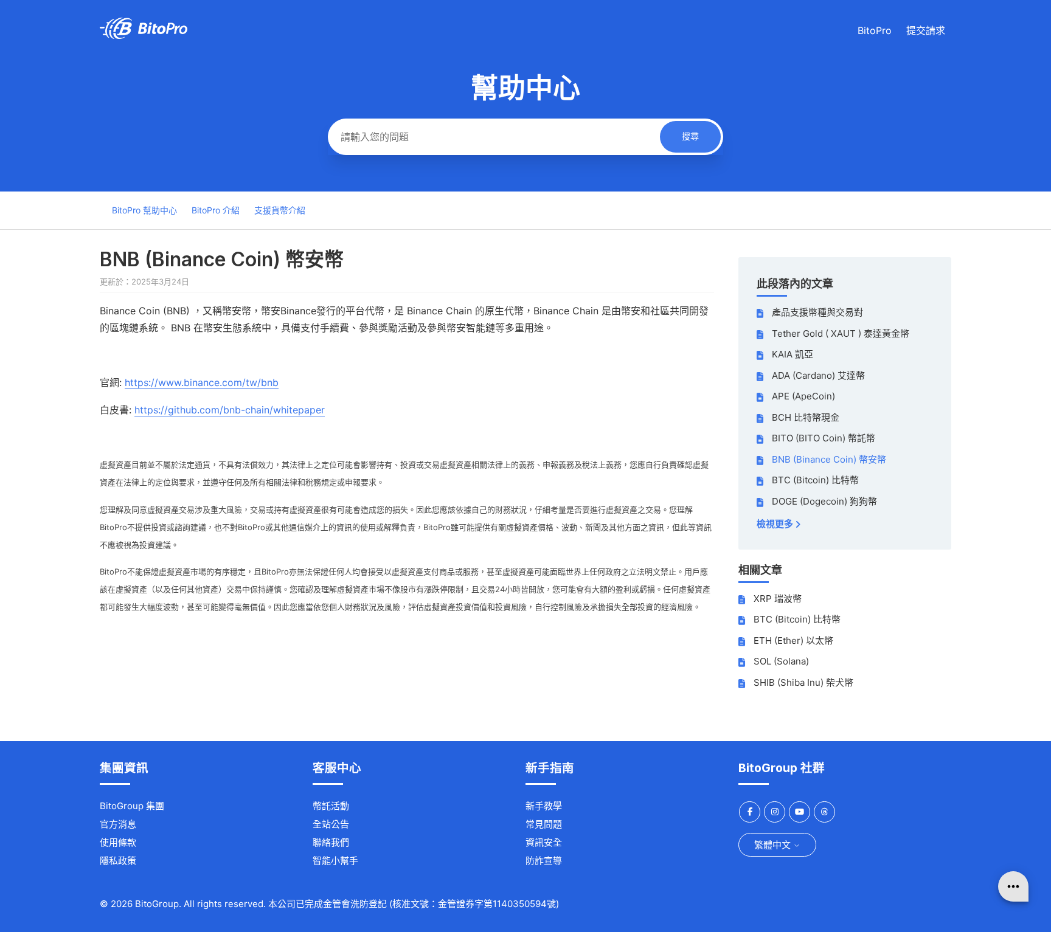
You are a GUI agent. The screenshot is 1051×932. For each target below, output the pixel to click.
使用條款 (118, 842)
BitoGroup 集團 (132, 806)
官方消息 (118, 824)
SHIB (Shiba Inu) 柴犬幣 (803, 682)
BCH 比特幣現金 (805, 417)
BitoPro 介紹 (216, 210)
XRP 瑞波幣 (778, 598)
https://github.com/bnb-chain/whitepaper (229, 410)
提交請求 (925, 30)
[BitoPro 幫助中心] (143, 35)
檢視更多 (776, 524)
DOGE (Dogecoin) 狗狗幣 (824, 501)
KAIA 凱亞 (792, 354)
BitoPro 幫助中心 (144, 210)
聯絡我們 (331, 842)
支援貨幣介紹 (279, 210)
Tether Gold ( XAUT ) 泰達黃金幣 (840, 333)
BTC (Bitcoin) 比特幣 (815, 480)
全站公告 (331, 824)
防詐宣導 (544, 860)
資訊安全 (544, 842)
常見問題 (544, 824)
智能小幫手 (335, 860)
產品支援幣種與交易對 (817, 312)
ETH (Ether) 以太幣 (793, 640)
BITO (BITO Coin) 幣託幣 (823, 438)
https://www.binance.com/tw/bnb (202, 382)
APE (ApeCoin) (803, 396)
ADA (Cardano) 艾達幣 (818, 375)
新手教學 (544, 806)
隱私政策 (118, 860)
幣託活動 (331, 806)
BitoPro (875, 30)
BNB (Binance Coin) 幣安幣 (829, 459)
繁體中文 (773, 845)
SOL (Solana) (781, 661)
